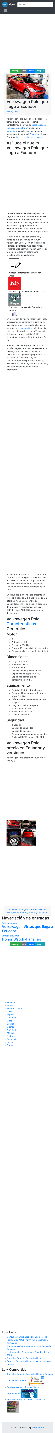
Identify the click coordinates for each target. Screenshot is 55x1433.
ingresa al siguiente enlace (29, 137)
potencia (32, 912)
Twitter (31, 71)
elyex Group (38, 1427)
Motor (28, 909)
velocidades (46, 909)
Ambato (11, 1036)
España (10, 1014)
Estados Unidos (14, 1008)
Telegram (40, 71)
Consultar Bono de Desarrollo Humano (25, 1358)
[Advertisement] (27, 41)
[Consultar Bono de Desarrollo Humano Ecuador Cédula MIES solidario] (36, 1380)
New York (11, 1030)
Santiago (11, 1024)
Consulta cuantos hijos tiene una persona (27, 1337)
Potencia (35, 909)
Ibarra (10, 1042)
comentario (12, 131)
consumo (8, 912)
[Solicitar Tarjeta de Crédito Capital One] (13, 1406)
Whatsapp (15, 71)
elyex (11, 4)
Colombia (11, 1017)
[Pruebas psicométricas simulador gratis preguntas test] (29, 1393)
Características (21, 623)
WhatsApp (35, 134)
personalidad (26, 328)
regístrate (22, 128)
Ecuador (20, 909)
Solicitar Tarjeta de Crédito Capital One (26, 1399)
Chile (9, 1011)
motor (24, 912)
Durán (10, 1045)
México (10, 1005)
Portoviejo (12, 1039)
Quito (9, 1020)
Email (24, 71)
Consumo (11, 909)
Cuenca (10, 1027)
